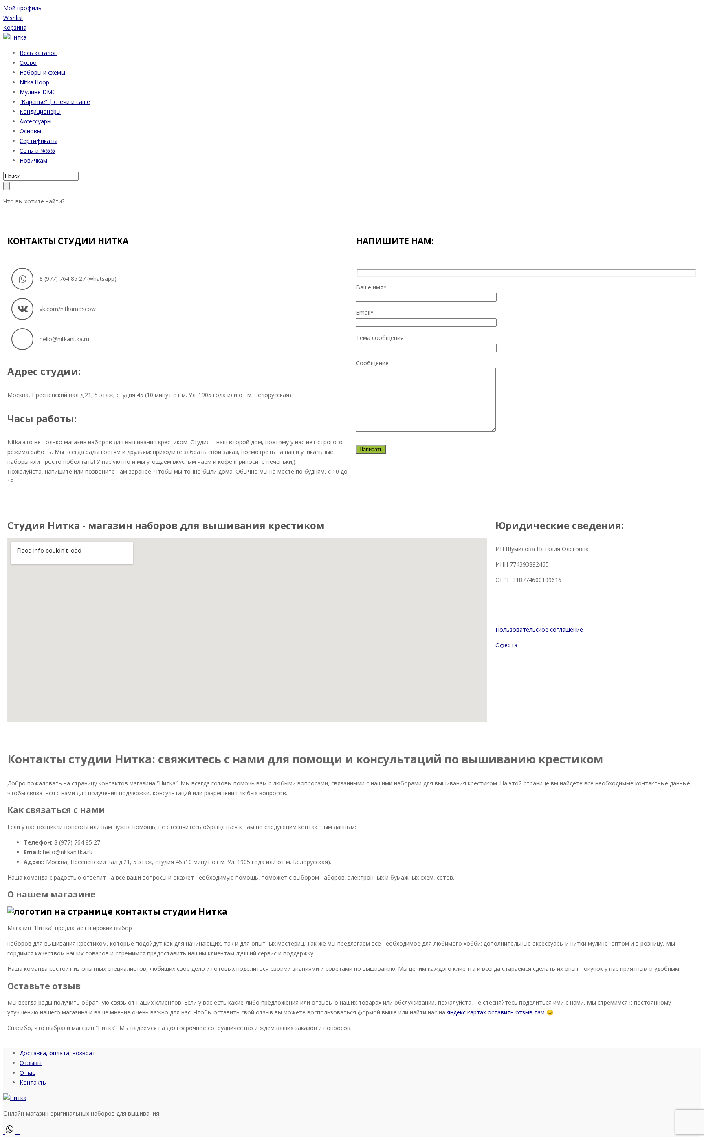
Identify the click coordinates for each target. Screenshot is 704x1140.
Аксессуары (35, 121)
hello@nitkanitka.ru (64, 339)
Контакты (33, 1082)
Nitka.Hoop (34, 82)
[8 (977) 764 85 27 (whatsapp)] (22, 279)
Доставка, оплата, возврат (57, 1053)
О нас (27, 1072)
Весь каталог (38, 53)
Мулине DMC (38, 92)
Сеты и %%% (37, 150)
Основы (30, 131)
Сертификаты (38, 141)
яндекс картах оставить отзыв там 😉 (500, 1012)
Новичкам (33, 160)
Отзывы (31, 1063)
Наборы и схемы (42, 72)
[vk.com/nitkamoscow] (22, 309)
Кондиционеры (40, 111)
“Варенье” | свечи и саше (55, 102)
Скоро (28, 62)
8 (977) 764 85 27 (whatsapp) (78, 278)
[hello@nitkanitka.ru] (22, 339)
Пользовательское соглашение (539, 629)
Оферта (506, 645)
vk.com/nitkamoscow (68, 309)
